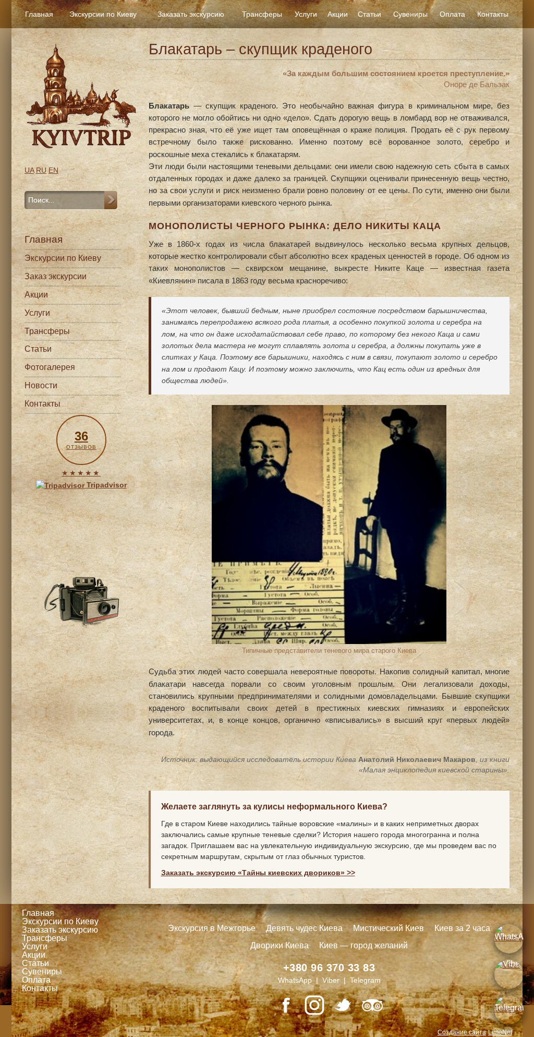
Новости (41, 385)
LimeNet (500, 1032)
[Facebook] (285, 1005)
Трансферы (262, 14)
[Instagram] (314, 1005)
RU (41, 170)
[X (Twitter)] (343, 1005)
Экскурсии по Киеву (103, 14)
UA (29, 170)
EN (53, 170)
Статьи (369, 14)
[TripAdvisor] (372, 1005)
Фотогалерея (50, 367)
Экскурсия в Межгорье (212, 928)
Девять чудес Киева (304, 928)
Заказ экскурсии (56, 276)
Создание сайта (462, 1032)
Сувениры (410, 14)
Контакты (492, 14)
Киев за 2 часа (462, 928)
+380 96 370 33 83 (329, 967)
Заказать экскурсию (190, 14)
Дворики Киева (279, 945)
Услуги (306, 14)
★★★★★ (81, 472)
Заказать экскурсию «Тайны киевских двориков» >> (258, 872)
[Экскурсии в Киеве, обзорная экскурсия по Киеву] (81, 96)
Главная (39, 14)
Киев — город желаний (363, 945)
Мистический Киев (388, 928)
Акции (337, 14)
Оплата (452, 14)
